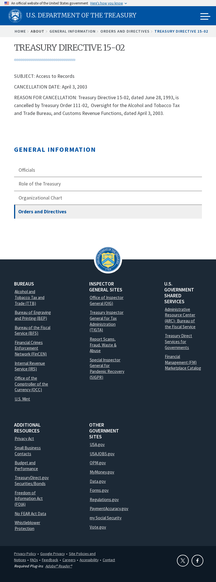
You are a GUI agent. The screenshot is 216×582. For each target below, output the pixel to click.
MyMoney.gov (102, 472)
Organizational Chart (40, 198)
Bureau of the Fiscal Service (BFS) (32, 330)
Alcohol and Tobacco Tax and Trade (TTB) (29, 297)
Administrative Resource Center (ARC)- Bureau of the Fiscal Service (180, 318)
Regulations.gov (104, 499)
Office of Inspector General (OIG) (106, 300)
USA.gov (97, 444)
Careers (68, 559)
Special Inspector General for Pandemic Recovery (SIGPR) (107, 368)
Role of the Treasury (40, 184)
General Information (73, 31)
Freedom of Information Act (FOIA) (29, 498)
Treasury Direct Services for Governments (178, 341)
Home (20, 31)
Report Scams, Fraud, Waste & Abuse (103, 344)
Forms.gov (99, 490)
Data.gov (98, 481)
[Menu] (205, 17)
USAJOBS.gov (102, 453)
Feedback (50, 559)
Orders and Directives (125, 31)
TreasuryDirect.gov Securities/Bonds (32, 480)
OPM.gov (98, 462)
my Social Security (106, 517)
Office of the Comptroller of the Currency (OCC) (31, 383)
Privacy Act (24, 438)
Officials (27, 170)
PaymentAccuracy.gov (109, 508)
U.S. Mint (22, 399)
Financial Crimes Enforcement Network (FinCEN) (31, 348)
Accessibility (89, 559)
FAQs (34, 559)
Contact (109, 559)
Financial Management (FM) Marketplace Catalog (183, 362)
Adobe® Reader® (58, 566)
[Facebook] (197, 561)
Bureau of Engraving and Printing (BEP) (33, 315)
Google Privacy (52, 553)
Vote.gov (98, 527)
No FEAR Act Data (30, 513)
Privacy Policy (25, 553)
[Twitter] (183, 561)
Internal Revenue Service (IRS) (30, 366)
